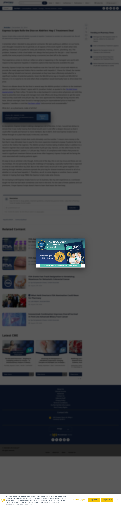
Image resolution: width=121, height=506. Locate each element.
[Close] (118, 500)
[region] (60, 500)
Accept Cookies (107, 500)
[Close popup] (82, 241)
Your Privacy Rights (79, 500)
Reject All (94, 500)
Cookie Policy (28, 504)
